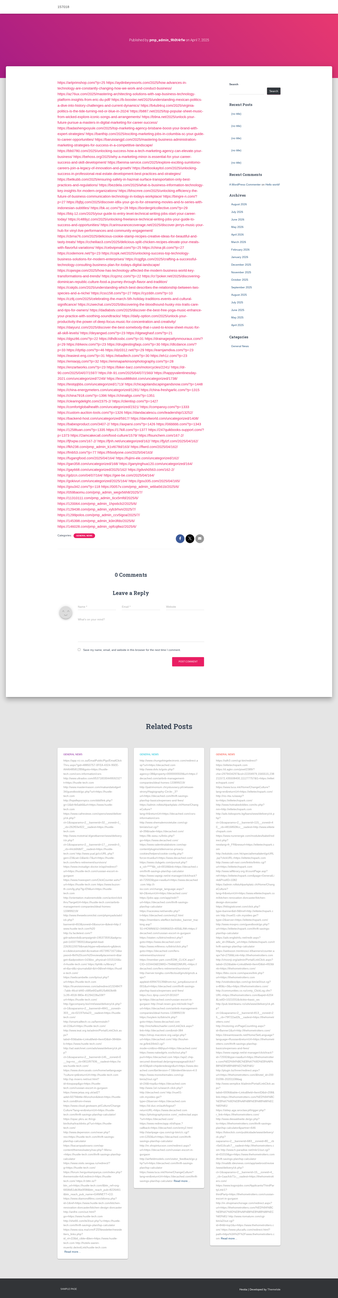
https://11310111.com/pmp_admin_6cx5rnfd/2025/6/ (98, 498)
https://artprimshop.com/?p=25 (81, 83)
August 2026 (239, 204)
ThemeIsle (273, 1289)
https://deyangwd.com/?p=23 (102, 333)
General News (84, 536)
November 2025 (241, 272)
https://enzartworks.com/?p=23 (82, 367)
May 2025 (237, 317)
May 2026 (237, 226)
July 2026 (237, 211)
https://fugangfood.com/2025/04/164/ (86, 458)
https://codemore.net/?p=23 (79, 253)
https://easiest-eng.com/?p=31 (81, 356)
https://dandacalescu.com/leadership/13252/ (158, 413)
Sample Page (68, 1289)
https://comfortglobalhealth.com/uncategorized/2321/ (98, 407)
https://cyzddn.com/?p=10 (152, 293)
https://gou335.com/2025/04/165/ (154, 481)
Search (233, 84)
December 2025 (241, 264)
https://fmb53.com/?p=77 (77, 452)
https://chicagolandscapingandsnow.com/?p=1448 (164, 384)
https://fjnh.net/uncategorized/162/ (123, 441)
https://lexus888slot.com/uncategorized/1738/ (142, 379)
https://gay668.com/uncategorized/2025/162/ (92, 470)
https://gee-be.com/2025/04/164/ (129, 475)
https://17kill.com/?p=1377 (126, 430)
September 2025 (241, 287)
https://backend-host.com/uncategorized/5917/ (94, 418)
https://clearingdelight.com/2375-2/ (84, 401)
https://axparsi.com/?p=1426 (133, 424)
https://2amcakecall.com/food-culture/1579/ (104, 435)
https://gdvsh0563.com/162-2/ (151, 470)
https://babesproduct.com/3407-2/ (84, 424)
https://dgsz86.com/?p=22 (78, 339)
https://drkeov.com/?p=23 (86, 344)
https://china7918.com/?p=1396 (82, 396)
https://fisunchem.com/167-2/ (161, 435)
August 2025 (239, 294)
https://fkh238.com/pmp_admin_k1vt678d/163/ (94, 447)
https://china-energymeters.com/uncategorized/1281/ (99, 390)
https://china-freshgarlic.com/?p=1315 (170, 390)
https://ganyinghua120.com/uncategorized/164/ (155, 464)
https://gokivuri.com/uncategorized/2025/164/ (93, 481)
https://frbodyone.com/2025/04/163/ (125, 452)
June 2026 (237, 219)
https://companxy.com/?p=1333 (164, 407)
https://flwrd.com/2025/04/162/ (154, 447)
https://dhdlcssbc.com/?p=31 (121, 339)
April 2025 (237, 325)
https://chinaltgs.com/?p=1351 (131, 396)
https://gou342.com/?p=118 (79, 487)
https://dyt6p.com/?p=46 (85, 350)
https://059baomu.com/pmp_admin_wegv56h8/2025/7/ (100, 492)
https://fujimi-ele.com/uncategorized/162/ (147, 458)
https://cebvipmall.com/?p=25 (118, 248)
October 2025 (239, 279)
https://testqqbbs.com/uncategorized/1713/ (91, 384)
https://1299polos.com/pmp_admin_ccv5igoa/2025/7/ (99, 515)
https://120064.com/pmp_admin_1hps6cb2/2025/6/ (97, 504)
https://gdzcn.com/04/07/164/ (80, 475)
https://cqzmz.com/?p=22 (121, 276)
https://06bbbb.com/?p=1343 (178, 424)
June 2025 (237, 310)
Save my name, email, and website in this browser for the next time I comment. (132, 649)
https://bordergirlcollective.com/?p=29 (158, 208)
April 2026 (237, 234)
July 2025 (237, 302)
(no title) (236, 113)
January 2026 (239, 257)
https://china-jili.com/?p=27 (163, 248)
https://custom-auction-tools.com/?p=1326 (90, 413)
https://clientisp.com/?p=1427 (135, 401)
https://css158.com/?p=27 (111, 293)
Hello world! (272, 184)
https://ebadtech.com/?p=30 (127, 356)
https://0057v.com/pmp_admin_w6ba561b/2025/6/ (140, 487)
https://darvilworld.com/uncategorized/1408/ (165, 418)
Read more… (72, 1251)
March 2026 (238, 242)
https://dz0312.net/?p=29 (124, 350)
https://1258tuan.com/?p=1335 (81, 430)
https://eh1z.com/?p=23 (168, 356)
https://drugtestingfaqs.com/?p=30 (133, 344)
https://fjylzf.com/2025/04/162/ (174, 441)
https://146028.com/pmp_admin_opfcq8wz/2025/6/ (97, 527)
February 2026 (240, 249)
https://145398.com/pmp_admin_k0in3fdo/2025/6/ (96, 521)
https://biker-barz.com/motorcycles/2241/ (138, 367)
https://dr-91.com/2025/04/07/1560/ (125, 373)
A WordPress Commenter (245, 184)
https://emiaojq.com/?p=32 (78, 361)
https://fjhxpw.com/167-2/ (77, 441)
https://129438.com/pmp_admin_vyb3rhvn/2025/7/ (97, 509)
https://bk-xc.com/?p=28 (109, 208)
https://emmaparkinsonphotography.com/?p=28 (136, 361)
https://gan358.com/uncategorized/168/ (88, 464)
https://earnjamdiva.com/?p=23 (169, 350)
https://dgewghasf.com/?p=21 (149, 333)
